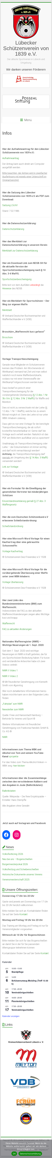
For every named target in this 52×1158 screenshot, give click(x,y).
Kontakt (23, 914)
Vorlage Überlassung (12, 582)
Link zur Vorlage (10, 466)
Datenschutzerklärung (13, 229)
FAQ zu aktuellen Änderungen (17, 629)
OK (14, 1153)
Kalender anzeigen (10, 1016)
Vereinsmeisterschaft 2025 (15, 879)
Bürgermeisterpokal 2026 (15, 864)
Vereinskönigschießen (23, 992)
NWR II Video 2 (10, 676)
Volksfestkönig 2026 (12, 854)
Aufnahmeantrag (10, 158)
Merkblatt (7, 310)
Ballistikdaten (9, 790)
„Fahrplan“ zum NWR (12, 703)
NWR (4, 737)
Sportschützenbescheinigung (16, 279)
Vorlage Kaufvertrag (12, 551)
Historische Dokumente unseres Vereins (22, 874)
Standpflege (18, 971)
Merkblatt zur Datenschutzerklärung (20, 250)
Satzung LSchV (10, 205)
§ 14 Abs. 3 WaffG (39, 457)
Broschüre (7, 337)
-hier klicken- (19, 765)
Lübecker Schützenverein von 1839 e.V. (26, 48)
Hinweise (6, 288)
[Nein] (48, 1148)
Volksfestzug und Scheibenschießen (20, 869)
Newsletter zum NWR (13, 709)
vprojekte (14, 756)
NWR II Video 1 (10, 670)
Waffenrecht (8, 623)
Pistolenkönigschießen (23, 1001)
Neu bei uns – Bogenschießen (17, 859)
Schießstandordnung (12, 526)
